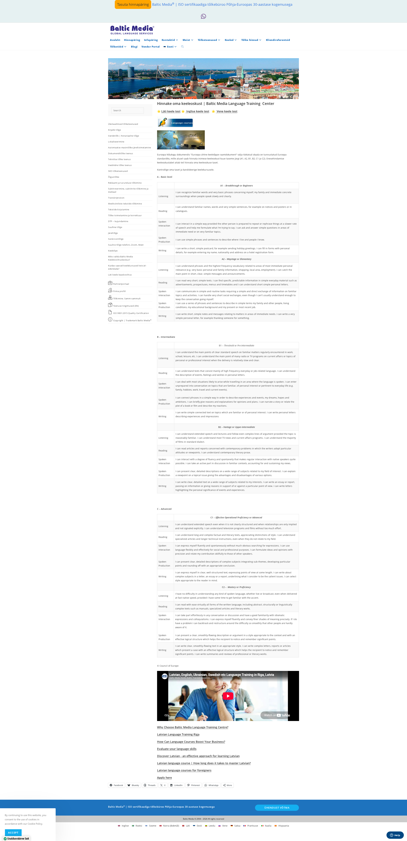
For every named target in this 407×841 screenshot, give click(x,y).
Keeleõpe (113, 250)
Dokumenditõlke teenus (120, 153)
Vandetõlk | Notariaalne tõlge (123, 135)
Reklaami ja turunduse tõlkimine (125, 182)
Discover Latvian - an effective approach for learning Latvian (198, 756)
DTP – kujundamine (118, 221)
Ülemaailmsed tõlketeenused (123, 124)
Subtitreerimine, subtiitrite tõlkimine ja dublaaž (128, 190)
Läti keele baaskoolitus (120, 274)
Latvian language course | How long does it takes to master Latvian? (204, 763)
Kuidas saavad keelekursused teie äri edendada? (127, 267)
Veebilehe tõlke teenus (120, 165)
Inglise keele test (197, 111)
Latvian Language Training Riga (178, 734)
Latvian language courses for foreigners (184, 770)
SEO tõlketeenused (118, 171)
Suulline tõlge (115, 227)
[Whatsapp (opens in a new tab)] (203, 16)
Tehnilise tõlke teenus (119, 159)
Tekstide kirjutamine (118, 209)
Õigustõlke (113, 176)
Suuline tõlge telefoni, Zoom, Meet (126, 244)
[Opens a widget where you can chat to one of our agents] (395, 835)
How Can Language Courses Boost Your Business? (191, 742)
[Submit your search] (141, 110)
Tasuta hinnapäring (133, 4)
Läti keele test (170, 111)
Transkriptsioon (116, 197)
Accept (13, 832)
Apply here (164, 777)
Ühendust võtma (277, 807)
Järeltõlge (113, 233)
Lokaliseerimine (116, 141)
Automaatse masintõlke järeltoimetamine (129, 147)
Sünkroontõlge (116, 238)
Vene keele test (226, 111)
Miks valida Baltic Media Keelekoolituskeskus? (120, 258)
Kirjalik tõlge (114, 129)
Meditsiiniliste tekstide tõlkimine (125, 203)
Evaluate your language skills (177, 749)
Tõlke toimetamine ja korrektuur (125, 215)
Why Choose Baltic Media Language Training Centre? (192, 727)
